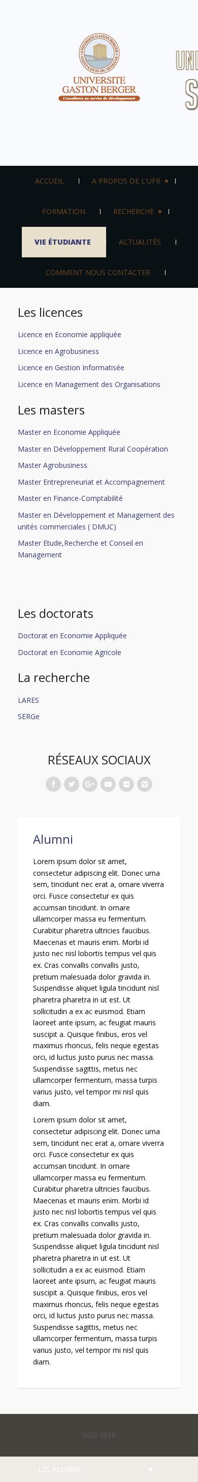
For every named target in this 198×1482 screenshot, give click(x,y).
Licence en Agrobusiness (58, 351)
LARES (28, 700)
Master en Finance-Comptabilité (70, 498)
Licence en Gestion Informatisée (71, 367)
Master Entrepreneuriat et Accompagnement (91, 482)
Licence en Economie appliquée (69, 334)
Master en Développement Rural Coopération (93, 449)
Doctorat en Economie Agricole (69, 652)
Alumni (53, 839)
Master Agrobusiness (52, 465)
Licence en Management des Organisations (89, 384)
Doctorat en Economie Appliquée (73, 635)
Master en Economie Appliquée (69, 432)
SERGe (29, 716)
